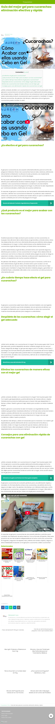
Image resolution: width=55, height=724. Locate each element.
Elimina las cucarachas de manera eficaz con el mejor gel (20, 84)
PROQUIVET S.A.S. (8, 34)
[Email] (18, 607)
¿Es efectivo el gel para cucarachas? (14, 75)
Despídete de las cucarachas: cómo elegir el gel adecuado (21, 82)
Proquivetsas (27, 2)
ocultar (26, 72)
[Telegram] (14, 607)
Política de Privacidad (7, 713)
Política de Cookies (6, 717)
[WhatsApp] (10, 607)
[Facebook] (3, 607)
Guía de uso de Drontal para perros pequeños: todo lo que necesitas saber (42, 629)
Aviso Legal (4, 715)
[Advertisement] (27, 23)
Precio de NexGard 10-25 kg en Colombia (13, 630)
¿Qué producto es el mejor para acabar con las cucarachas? (22, 78)
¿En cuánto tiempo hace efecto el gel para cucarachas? (20, 80)
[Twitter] (7, 607)
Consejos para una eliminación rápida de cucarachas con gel (22, 86)
